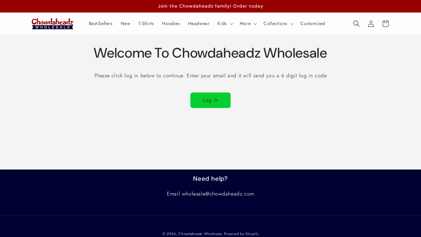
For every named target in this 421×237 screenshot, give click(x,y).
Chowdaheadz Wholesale (200, 233)
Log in (210, 100)
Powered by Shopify (241, 233)
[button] (224, 23)
